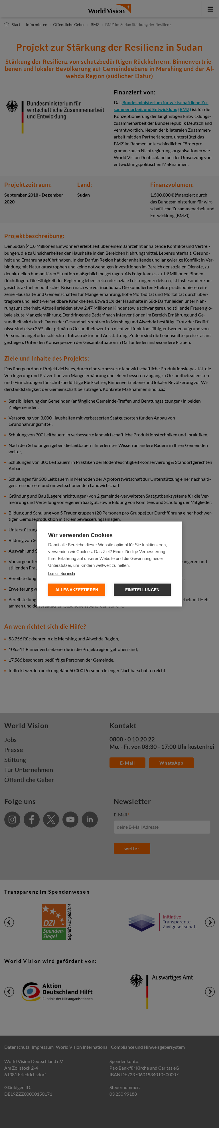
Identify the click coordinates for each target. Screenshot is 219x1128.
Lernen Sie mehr (61, 573)
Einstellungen (142, 590)
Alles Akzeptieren (76, 590)
